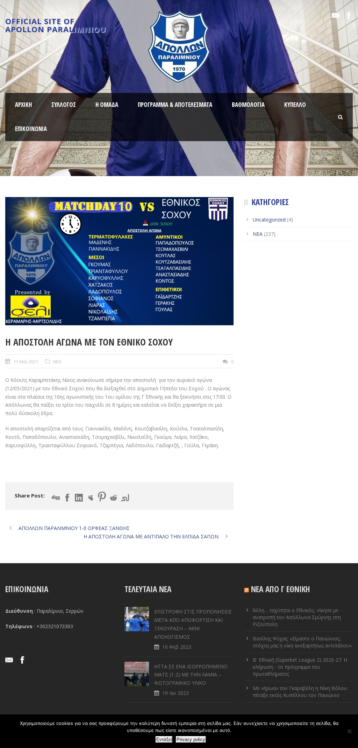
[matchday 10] (119, 261)
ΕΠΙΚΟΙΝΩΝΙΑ (31, 129)
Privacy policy (191, 739)
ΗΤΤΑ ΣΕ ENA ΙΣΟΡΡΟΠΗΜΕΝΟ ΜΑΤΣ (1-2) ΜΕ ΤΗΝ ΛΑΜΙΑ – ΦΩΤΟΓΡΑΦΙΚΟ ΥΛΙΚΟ (191, 675)
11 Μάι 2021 (25, 361)
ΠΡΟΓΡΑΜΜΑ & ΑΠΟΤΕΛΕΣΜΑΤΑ (175, 105)
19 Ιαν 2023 (175, 693)
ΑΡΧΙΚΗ (23, 105)
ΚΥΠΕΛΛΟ (295, 105)
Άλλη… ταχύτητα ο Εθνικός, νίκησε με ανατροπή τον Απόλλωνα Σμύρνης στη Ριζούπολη (297, 617)
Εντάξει (164, 739)
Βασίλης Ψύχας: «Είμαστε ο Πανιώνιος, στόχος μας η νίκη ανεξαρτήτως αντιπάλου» (302, 642)
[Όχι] (349, 731)
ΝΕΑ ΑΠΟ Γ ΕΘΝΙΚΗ (280, 589)
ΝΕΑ (57, 361)
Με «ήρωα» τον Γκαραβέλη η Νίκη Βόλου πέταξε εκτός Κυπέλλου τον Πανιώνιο (300, 691)
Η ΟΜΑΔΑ (106, 105)
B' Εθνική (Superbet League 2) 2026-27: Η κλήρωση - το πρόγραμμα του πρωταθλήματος (300, 666)
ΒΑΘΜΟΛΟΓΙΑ (248, 105)
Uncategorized (269, 219)
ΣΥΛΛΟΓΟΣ (63, 105)
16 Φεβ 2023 (176, 647)
